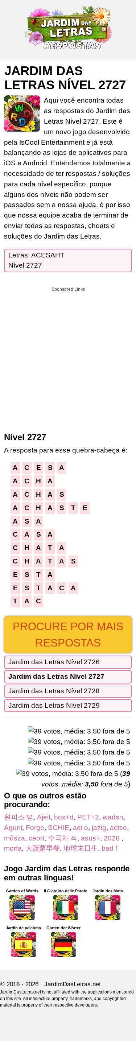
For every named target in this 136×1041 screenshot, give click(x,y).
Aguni (13, 827)
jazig (99, 827)
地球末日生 (80, 848)
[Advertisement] (68, 357)
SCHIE (58, 827)
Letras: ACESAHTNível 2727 (36, 260)
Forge (35, 827)
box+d (64, 817)
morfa (13, 848)
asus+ (90, 838)
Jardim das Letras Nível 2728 (54, 691)
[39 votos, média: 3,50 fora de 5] (79, 731)
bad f (109, 848)
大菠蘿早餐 (42, 848)
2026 (112, 838)
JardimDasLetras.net (72, 984)
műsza (14, 838)
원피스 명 (18, 817)
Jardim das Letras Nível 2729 (54, 705)
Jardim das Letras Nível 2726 (54, 662)
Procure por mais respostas (68, 634)
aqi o (80, 827)
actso (118, 827)
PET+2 (88, 817)
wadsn (113, 817)
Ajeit (43, 817)
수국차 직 (62, 838)
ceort (36, 838)
